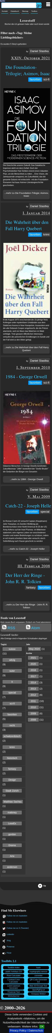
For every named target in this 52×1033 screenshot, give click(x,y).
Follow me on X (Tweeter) (18, 928)
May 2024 (34, 649)
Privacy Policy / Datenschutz (26, 1030)
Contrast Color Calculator (13, 981)
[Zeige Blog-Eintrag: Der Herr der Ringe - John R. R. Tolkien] (26, 595)
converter (38, 976)
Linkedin (10, 934)
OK (42, 1026)
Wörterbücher (13, 996)
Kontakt (5, 11)
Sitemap (25, 11)
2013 (33, 688)
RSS (10, 628)
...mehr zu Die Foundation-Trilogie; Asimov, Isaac (26, 194)
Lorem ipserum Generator (13, 987)
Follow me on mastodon (17, 916)
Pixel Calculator (13, 976)
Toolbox (34, 11)
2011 (33, 701)
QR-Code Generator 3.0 (38, 981)
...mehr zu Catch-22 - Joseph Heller (26, 549)
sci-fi (46, 79)
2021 (33, 657)
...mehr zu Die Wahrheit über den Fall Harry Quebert (26, 349)
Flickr (9, 953)
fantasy (31, 587)
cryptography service (38, 972)
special (45, 511)
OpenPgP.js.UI (38, 990)
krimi (46, 234)
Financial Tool (14, 992)
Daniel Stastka (39, 51)
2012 (33, 695)
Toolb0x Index (14, 968)
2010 (33, 707)
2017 (33, 676)
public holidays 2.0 (14, 972)
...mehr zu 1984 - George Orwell (26, 479)
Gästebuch (15, 11)
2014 (33, 682)
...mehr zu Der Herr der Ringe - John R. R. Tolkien (26, 606)
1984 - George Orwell (26, 376)
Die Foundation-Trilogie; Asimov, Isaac (27, 70)
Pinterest (10, 947)
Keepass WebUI (38, 994)
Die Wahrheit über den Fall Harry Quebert (26, 225)
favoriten (35, 79)
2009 (33, 713)
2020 (33, 664)
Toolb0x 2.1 (8, 961)
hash (38, 968)
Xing (9, 940)
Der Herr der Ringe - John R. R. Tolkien (25, 578)
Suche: (2, 0)
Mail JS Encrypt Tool (38, 986)
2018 (33, 670)
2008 (33, 719)
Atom (35, 628)
